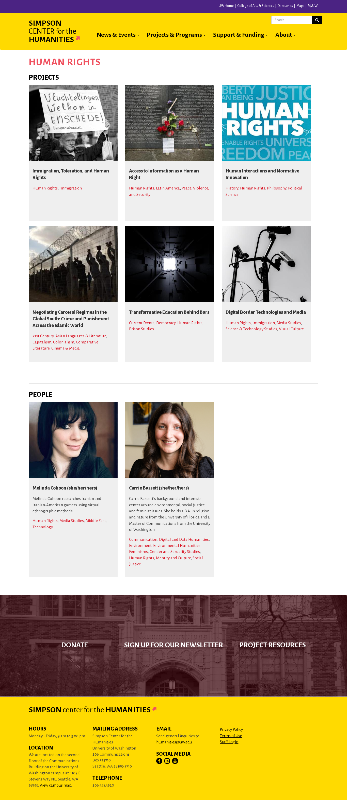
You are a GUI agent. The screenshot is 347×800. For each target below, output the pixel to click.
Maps (300, 6)
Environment (140, 545)
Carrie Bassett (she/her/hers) (159, 488)
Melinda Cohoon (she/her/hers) (65, 488)
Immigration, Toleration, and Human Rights (71, 174)
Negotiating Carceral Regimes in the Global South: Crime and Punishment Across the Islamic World (71, 319)
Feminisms (138, 551)
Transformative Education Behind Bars (169, 312)
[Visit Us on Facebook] (159, 761)
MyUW (313, 6)
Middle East (96, 520)
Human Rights (45, 188)
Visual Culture (291, 329)
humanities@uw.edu (174, 742)
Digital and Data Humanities (184, 539)
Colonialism (63, 342)
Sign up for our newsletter (173, 645)
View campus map (55, 785)
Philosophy (276, 188)
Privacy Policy (231, 729)
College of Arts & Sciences (255, 6)
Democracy (166, 323)
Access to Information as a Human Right (164, 174)
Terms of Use (231, 736)
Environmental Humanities (176, 545)
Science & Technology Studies (251, 329)
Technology (43, 527)
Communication (143, 539)
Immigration (70, 188)
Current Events (141, 323)
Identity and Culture (173, 558)
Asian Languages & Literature (80, 336)
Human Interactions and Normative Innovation (262, 174)
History (232, 188)
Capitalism (42, 342)
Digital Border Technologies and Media (266, 312)
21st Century (43, 336)
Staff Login (229, 742)
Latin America (168, 188)
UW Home (226, 6)
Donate (74, 645)
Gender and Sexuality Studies (175, 551)
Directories (285, 6)
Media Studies (289, 323)
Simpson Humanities (52, 31)
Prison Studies (141, 329)
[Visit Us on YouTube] (175, 761)
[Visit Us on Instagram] (167, 761)
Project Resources (273, 645)
